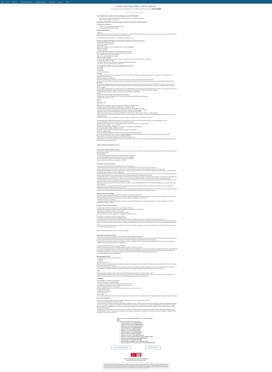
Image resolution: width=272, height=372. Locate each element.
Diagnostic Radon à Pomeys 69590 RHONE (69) (131, 339)
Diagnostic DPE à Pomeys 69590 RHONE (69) (131, 333)
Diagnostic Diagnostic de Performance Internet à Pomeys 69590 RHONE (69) (138, 342)
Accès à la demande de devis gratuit (121, 347)
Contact (67, 1)
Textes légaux (52, 1)
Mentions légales (133, 358)
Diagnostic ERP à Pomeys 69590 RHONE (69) (130, 329)
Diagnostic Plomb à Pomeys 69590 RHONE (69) (131, 327)
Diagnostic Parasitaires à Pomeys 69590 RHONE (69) (132, 335)
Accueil (8, 1)
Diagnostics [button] (14, 1)
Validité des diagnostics (40, 1)
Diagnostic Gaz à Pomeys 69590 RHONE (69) (130, 330)
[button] (136, 12)
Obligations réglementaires (27, 1)
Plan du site (140, 358)
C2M (2, 2)
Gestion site (126, 358)
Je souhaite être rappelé (153, 347)
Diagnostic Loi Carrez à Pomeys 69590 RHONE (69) (132, 326)
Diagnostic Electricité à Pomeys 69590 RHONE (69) (132, 324)
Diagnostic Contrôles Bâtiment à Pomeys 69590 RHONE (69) (134, 338)
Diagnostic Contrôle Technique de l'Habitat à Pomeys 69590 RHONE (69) (137, 336)
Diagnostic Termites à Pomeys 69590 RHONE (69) (132, 332)
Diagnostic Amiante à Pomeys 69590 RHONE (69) (131, 323)
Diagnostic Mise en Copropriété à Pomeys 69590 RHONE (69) (134, 341)
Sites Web (146, 358)
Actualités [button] (60, 1)
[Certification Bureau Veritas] (136, 354)
